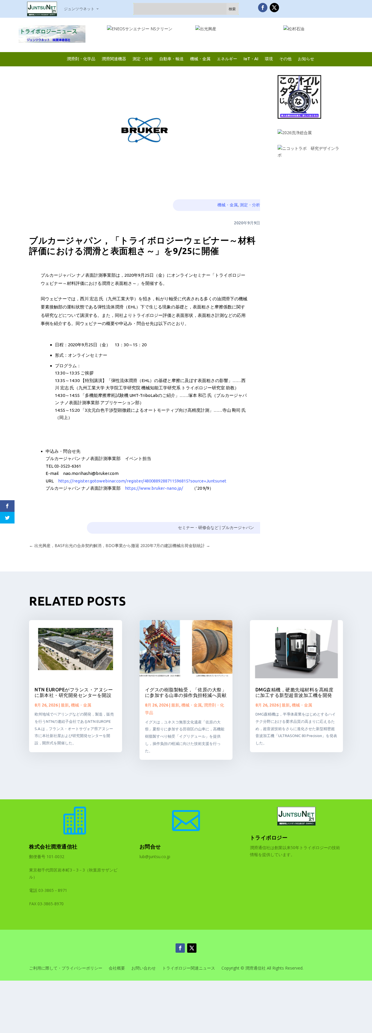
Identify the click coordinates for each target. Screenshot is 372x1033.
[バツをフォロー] (274, 7)
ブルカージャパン (237, 527)
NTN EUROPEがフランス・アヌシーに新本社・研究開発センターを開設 (74, 692)
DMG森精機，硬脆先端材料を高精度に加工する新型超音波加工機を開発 (294, 692)
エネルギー (227, 58)
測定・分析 (143, 58)
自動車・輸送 (171, 58)
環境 (269, 58)
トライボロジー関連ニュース (188, 968)
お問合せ (150, 846)
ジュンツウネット (79, 8)
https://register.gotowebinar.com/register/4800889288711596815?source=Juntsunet (142, 480)
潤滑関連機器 (114, 58)
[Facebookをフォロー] (262, 7)
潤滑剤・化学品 (81, 58)
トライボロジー (269, 837)
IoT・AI (251, 58)
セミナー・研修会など (198, 527)
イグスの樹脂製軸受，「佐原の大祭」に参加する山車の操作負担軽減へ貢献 (186, 692)
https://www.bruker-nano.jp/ (154, 488)
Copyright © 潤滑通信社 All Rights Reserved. (262, 968)
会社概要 (117, 968)
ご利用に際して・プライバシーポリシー (65, 968)
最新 (65, 705)
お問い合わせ (143, 968)
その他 (285, 58)
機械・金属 (200, 58)
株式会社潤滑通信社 (53, 846)
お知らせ (306, 58)
